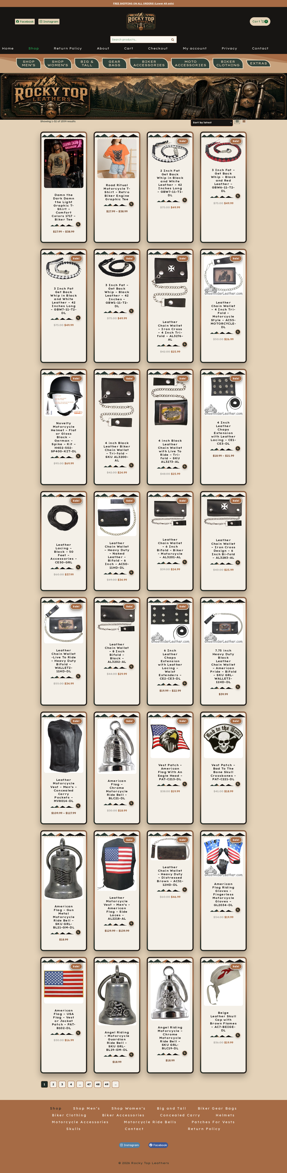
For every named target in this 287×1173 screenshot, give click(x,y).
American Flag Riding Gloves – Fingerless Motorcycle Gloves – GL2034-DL (223, 894)
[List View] (244, 121)
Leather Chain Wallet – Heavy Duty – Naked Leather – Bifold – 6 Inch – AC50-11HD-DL (116, 555)
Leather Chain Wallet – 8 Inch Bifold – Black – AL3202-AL (117, 653)
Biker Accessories (123, 1115)
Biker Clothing (69, 1115)
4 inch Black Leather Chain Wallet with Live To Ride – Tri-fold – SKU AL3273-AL (170, 451)
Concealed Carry (180, 1115)
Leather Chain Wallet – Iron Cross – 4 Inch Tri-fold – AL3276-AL (170, 330)
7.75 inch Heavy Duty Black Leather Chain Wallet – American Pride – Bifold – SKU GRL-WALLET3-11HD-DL (223, 666)
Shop (33, 48)
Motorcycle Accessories (80, 1122)
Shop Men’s (86, 1108)
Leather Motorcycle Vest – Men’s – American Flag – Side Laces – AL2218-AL (117, 908)
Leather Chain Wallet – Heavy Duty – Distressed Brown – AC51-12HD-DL (170, 876)
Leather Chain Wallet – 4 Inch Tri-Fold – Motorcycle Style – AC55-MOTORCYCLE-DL (223, 315)
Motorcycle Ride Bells (150, 1122)
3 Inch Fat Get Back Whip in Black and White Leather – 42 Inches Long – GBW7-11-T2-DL (63, 301)
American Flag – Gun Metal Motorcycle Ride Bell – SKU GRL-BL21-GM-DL (64, 917)
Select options (62, 237)
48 (97, 1084)
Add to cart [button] (170, 356)
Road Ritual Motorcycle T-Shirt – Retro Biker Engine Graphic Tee (116, 192)
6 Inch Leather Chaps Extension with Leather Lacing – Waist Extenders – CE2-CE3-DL (170, 664)
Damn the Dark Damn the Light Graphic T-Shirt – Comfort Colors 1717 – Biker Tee (64, 207)
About (103, 48)
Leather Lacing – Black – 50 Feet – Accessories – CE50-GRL (63, 553)
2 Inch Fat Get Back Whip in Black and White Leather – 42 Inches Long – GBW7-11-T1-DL (170, 183)
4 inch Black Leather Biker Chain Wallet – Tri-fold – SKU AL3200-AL (116, 451)
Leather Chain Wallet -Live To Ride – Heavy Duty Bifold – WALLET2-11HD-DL (63, 661)
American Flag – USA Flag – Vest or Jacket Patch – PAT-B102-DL (63, 1019)
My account (195, 48)
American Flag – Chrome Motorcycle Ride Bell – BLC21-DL (117, 789)
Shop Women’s (128, 1108)
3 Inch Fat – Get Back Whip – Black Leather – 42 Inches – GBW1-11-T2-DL (116, 295)
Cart (128, 48)
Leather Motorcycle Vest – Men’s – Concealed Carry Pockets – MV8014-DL (63, 790)
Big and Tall (172, 1108)
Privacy (229, 48)
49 (106, 1084)
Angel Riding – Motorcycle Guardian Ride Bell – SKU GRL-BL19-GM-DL (116, 1041)
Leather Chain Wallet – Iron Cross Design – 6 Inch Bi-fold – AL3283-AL (223, 548)
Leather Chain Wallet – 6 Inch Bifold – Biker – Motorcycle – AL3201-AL (170, 548)
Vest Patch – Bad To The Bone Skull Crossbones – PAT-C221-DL (223, 772)
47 (89, 1084)
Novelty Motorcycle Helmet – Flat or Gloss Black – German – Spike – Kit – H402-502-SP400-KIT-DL (64, 437)
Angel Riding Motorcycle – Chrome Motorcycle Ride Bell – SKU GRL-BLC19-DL (170, 1038)
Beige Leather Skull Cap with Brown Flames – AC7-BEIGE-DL (223, 1021)
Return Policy (68, 48)
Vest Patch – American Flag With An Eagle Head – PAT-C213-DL (170, 772)
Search (173, 40)
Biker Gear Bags (217, 1108)
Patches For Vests (213, 1122)
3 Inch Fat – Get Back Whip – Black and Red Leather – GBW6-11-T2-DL (223, 180)
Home (8, 48)
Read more (223, 343)
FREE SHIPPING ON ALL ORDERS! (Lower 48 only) (143, 3)
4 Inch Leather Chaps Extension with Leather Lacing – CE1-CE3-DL (223, 433)
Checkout (158, 48)
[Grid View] (237, 121)
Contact (260, 48)
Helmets (225, 1115)
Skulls (73, 1129)
